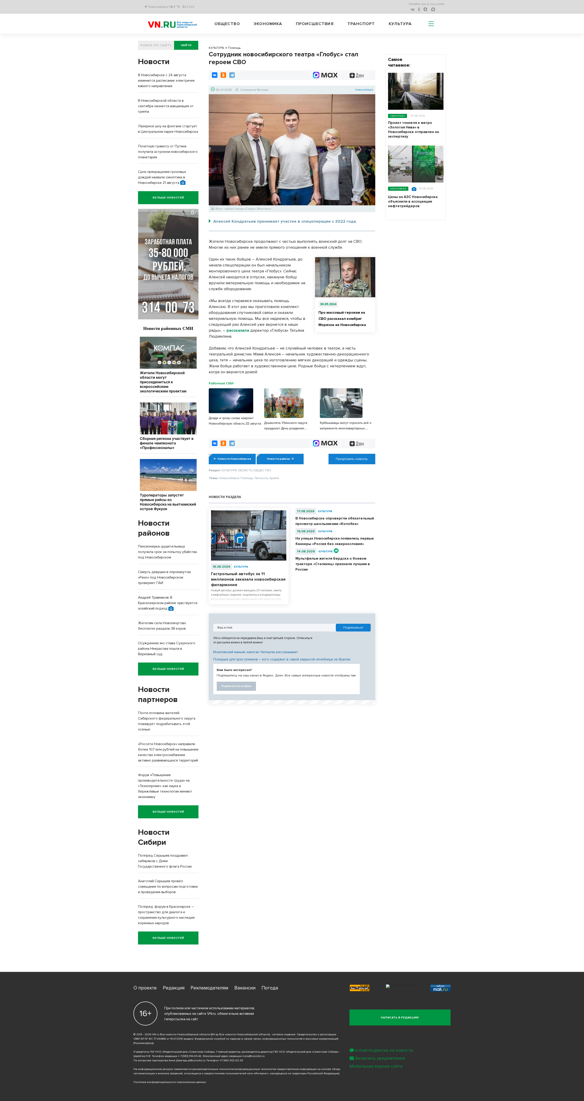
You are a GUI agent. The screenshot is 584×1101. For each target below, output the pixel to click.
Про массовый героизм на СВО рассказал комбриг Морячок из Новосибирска (342, 318)
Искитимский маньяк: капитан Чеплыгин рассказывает (255, 652)
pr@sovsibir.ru (197, 1060)
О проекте (145, 988)
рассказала (238, 330)
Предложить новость (352, 459)
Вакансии (245, 988)
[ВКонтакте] (214, 75)
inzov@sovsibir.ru (253, 1056)
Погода (269, 988)
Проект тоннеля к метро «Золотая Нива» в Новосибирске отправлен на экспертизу (413, 129)
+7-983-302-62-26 (231, 1060)
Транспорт (361, 23)
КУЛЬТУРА (241, 567)
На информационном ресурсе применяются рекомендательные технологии (184, 1069)
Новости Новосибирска (234, 459)
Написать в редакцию (400, 1017)
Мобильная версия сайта (376, 1066)
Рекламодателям (209, 988)
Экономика (268, 23)
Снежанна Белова (254, 90)
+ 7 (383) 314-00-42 (189, 1056)
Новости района (278, 459)
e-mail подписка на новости (384, 1050)
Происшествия (315, 23)
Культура (400, 23)
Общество (227, 23)
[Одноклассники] (223, 75)
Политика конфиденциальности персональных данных (169, 1082)
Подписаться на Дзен (236, 686)
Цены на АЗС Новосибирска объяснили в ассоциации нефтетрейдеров (413, 201)
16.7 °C (174, 7)
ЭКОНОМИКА (398, 188)
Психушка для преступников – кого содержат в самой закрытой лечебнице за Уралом (281, 659)
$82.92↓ (188, 7)
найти (186, 45)
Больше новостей (168, 197)
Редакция (174, 988)
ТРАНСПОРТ (397, 115)
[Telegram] (232, 75)
